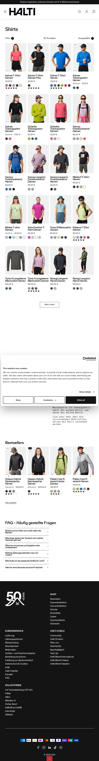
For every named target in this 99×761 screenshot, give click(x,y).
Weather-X (10, 701)
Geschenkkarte (57, 620)
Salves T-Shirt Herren (57, 77)
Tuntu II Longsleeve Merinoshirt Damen (38, 280)
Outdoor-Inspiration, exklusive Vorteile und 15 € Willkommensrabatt (49, 2)
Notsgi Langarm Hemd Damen (59, 280)
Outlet (53, 617)
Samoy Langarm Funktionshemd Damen (37, 179)
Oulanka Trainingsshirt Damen (57, 129)
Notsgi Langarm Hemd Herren (81, 280)
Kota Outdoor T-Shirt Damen (36, 228)
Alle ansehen (10, 503)
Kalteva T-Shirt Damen (81, 228)
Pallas (8, 693)
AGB (7, 667)
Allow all (81, 400)
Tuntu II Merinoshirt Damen (60, 228)
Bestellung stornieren (15, 657)
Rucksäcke (55, 613)
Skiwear (9, 715)
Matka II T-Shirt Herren (81, 178)
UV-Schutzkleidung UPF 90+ (19, 690)
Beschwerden (12, 646)
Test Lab (54, 653)
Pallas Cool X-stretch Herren (80, 480)
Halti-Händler (11, 671)
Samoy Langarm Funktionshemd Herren (59, 179)
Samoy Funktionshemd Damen (81, 129)
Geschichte (55, 646)
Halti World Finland (59, 660)
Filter (7, 38)
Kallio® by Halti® (13, 708)
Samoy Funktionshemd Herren (13, 179)
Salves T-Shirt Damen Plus (35, 77)
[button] (5, 11)
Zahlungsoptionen (14, 639)
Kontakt (9, 674)
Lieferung (9, 636)
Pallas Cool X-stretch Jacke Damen (57, 481)
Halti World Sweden (59, 664)
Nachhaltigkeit (57, 650)
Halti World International (62, 657)
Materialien (10, 650)
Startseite (55, 624)
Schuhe (54, 610)
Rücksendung (11, 643)
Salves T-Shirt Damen (12, 77)
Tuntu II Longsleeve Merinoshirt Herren (15, 280)
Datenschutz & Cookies (16, 664)
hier (62, 417)
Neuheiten (55, 599)
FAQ (7, 678)
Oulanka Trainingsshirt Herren (35, 129)
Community (55, 636)
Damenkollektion (58, 603)
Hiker (7, 697)
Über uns (54, 643)
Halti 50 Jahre (56, 639)
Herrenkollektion (58, 606)
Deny (18, 400)
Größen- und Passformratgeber (20, 653)
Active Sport (11, 704)
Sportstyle (10, 711)
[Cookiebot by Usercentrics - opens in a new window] (84, 359)
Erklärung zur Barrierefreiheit (19, 660)
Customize (48, 400)
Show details (85, 392)
